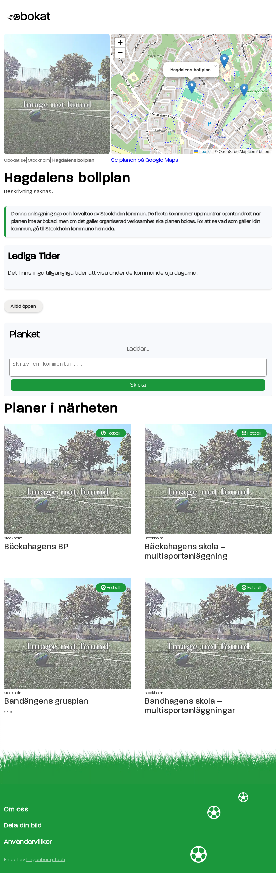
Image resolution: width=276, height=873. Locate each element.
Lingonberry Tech (45, 859)
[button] (191, 87)
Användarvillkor (28, 841)
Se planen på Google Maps (144, 160)
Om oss (16, 809)
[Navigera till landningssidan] (27, 16)
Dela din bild (23, 825)
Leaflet (205, 151)
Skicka (138, 385)
